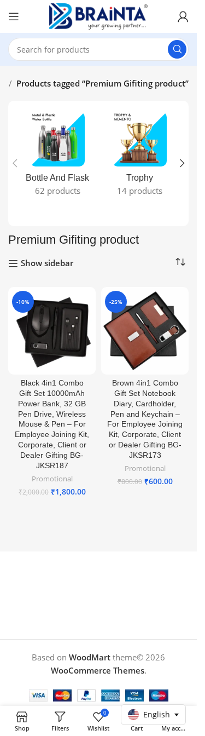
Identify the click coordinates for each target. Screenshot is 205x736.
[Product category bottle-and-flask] (57, 157)
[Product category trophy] (139, 157)
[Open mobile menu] (14, 16)
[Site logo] (98, 15)
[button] (15, 163)
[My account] (183, 16)
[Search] (177, 49)
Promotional (52, 479)
